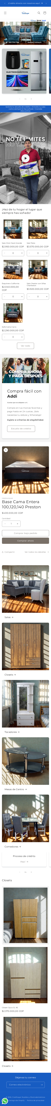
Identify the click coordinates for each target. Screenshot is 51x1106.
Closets (9, 674)
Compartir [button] (10, 552)
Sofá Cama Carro (9, 327)
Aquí (22, 861)
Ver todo (25, 346)
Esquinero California (10, 283)
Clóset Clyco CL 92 (10, 1008)
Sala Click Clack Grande (12, 243)
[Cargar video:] (25, 158)
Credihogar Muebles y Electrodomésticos (28, 1097)
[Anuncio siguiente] (46, 3)
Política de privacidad (35, 1100)
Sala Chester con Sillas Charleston (36, 284)
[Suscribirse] (42, 1085)
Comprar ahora (25, 540)
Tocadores (11, 732)
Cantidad (6, 518)
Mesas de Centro (14, 789)
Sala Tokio (31, 243)
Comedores (11, 846)
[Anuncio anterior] (5, 3)
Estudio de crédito (21, 428)
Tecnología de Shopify (16, 1100)
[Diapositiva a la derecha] (31, 99)
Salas (8, 617)
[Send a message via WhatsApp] (4, 1101)
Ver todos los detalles (35, 552)
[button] (5, 13)
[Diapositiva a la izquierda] (20, 99)
